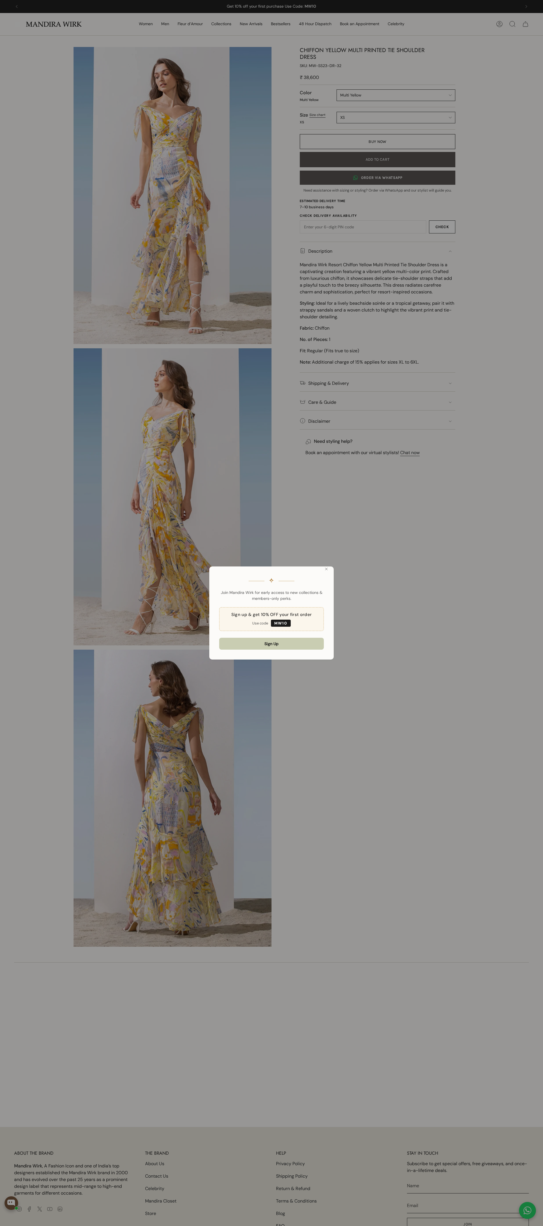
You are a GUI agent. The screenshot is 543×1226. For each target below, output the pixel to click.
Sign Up (271, 643)
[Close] (326, 569)
